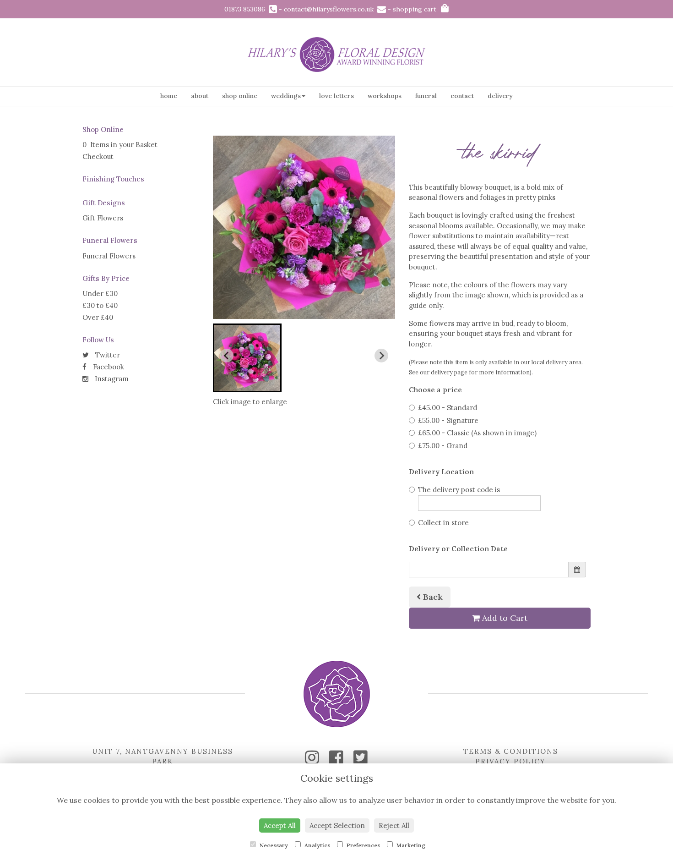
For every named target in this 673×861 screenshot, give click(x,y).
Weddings (286, 96)
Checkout (98, 156)
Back (432, 597)
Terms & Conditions (510, 751)
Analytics (316, 845)
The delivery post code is (459, 489)
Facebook (107, 366)
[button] (247, 358)
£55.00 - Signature (448, 420)
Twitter (106, 355)
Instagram (111, 378)
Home (168, 96)
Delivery (500, 96)
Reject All (394, 825)
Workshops (385, 96)
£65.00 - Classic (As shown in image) (477, 432)
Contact (462, 96)
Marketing (410, 845)
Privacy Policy (510, 761)
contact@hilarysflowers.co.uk (330, 9)
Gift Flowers (102, 218)
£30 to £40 (100, 305)
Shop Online (239, 96)
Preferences (362, 845)
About (199, 96)
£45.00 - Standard (447, 407)
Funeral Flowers (109, 256)
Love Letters (336, 96)
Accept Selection (337, 825)
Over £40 (97, 317)
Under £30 (100, 293)
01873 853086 (246, 9)
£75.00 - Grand (442, 445)
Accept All (280, 825)
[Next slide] (381, 355)
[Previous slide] (226, 355)
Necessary (273, 845)
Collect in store (443, 522)
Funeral (426, 96)
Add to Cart (503, 618)
